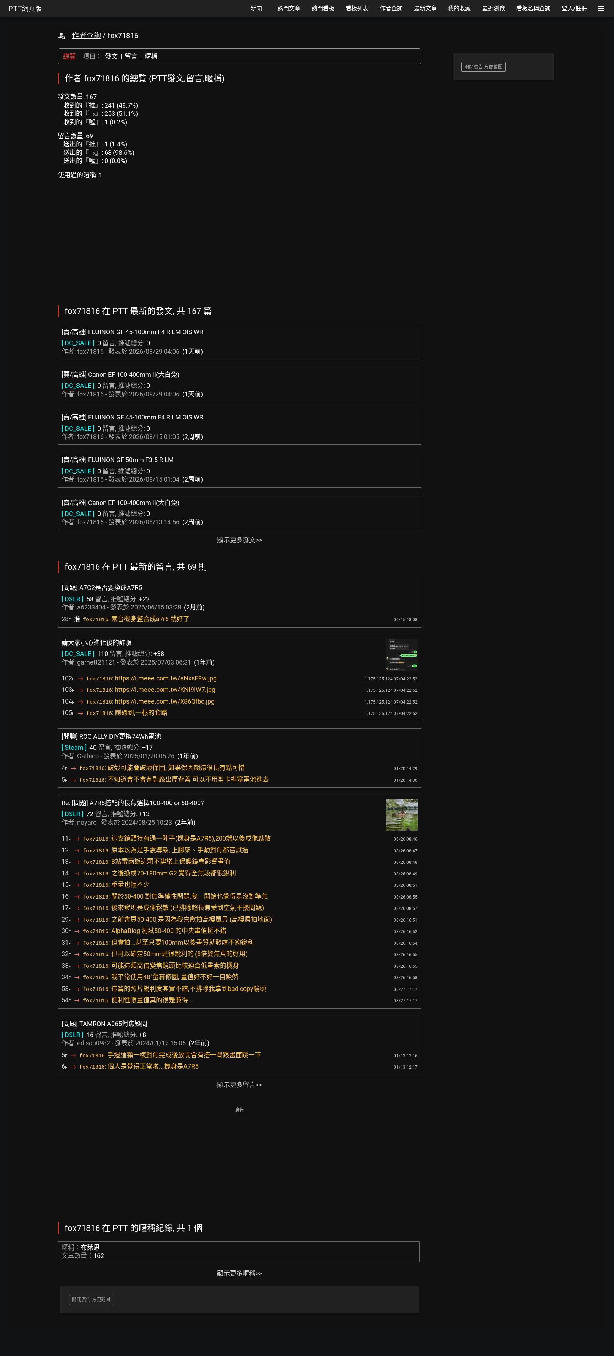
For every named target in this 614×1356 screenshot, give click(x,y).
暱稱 (151, 56)
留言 (131, 56)
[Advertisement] (239, 1164)
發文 (111, 56)
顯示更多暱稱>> (239, 1273)
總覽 (69, 56)
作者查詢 (86, 35)
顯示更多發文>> (239, 540)
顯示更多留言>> (239, 1085)
